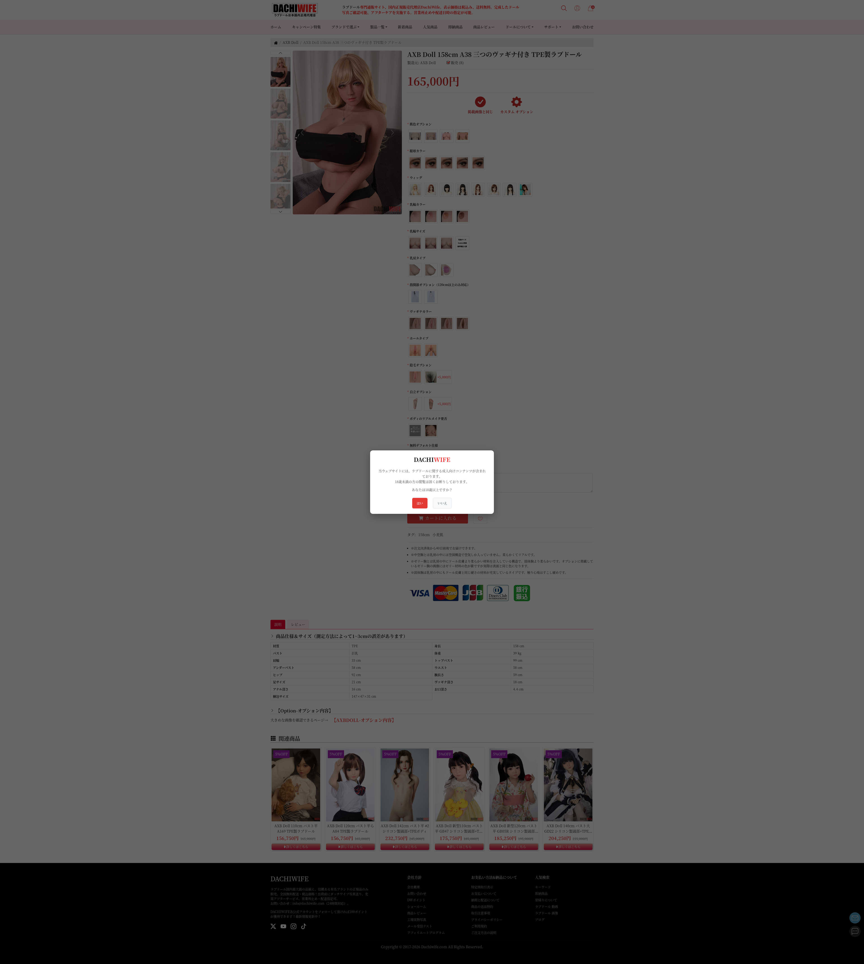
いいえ (442, 503)
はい (420, 503)
